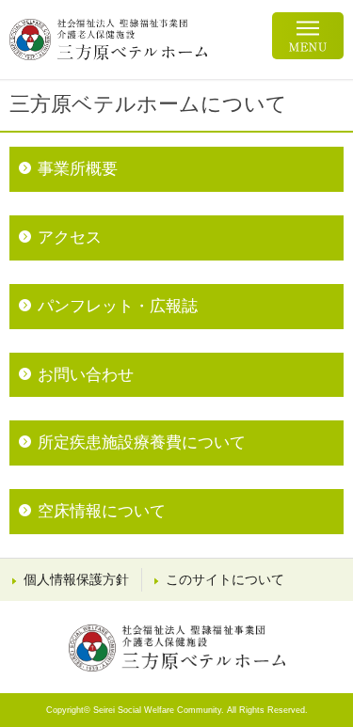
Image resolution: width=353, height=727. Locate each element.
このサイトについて (225, 579)
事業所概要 (78, 169)
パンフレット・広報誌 (118, 306)
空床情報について (102, 511)
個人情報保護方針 (76, 579)
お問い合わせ (86, 375)
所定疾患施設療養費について (142, 442)
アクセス (70, 237)
